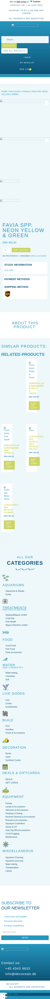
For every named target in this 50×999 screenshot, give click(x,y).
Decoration (14, 747)
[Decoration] (6, 740)
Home (4, 92)
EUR (15, 997)
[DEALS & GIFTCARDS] (5, 767)
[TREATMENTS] (5, 601)
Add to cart (21, 250)
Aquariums (13, 585)
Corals (26, 92)
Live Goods (15, 92)
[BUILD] (5, 713)
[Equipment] (6, 790)
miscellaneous (18, 851)
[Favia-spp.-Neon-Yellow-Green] (25, 118)
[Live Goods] (6, 687)
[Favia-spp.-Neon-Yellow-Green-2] (25, 156)
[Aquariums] (6, 578)
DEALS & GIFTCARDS (21, 773)
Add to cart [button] (34, 406)
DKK (15, 994)
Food (8, 639)
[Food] (6, 632)
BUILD (8, 720)
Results (9, 46)
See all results (14, 51)
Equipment (13, 796)
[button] (25, 75)
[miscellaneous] (6, 844)
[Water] (5, 659)
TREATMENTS (15, 607)
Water (9, 665)
